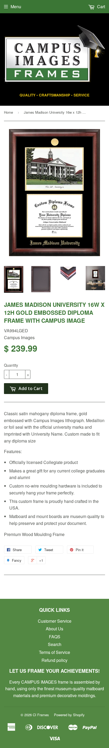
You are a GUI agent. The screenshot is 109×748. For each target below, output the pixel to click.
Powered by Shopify (69, 714)
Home (8, 112)
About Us (54, 629)
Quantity (11, 365)
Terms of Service (54, 652)
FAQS (54, 637)
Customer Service (54, 621)
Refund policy (54, 660)
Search (54, 644)
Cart (100, 6)
